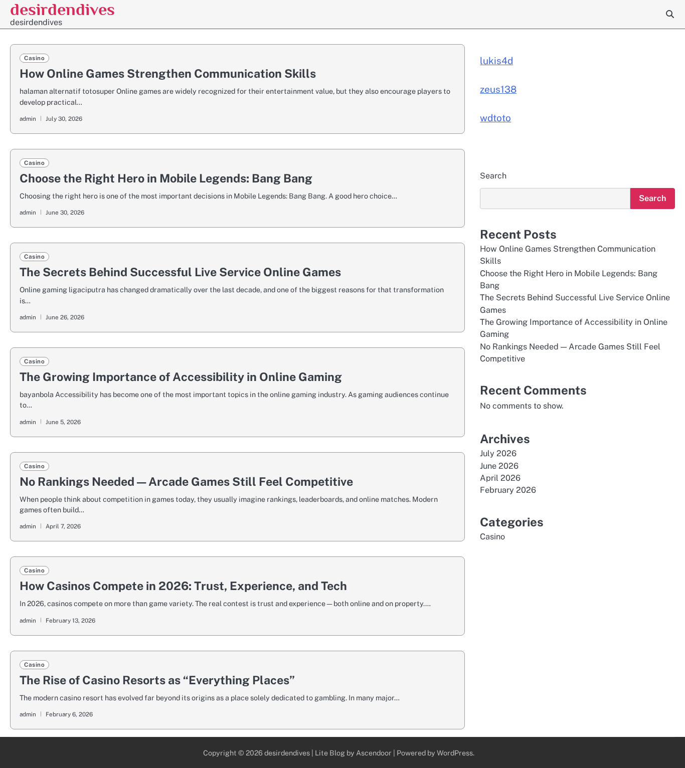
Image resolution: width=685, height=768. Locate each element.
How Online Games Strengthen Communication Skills (168, 73)
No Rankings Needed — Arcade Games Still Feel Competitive (186, 481)
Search (493, 175)
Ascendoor (374, 752)
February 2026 (508, 490)
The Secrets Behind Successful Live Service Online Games (180, 272)
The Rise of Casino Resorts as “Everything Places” (157, 680)
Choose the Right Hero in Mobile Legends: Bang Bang (166, 178)
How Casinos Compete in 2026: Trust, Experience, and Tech (183, 586)
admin (28, 118)
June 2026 (499, 466)
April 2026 (500, 478)
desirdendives (62, 9)
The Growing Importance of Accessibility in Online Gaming (181, 376)
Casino (34, 58)
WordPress (455, 752)
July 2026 (498, 454)
